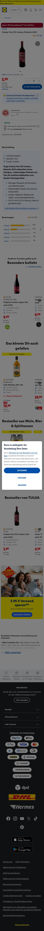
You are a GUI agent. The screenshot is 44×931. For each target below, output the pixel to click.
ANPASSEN (22, 478)
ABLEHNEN (22, 485)
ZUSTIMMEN (22, 470)
